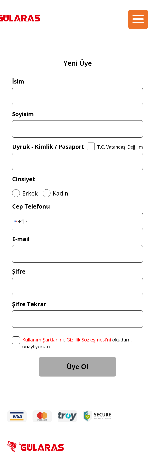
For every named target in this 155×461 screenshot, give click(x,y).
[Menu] (138, 19)
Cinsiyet (23, 179)
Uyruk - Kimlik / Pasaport (48, 146)
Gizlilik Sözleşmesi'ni (88, 339)
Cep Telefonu (31, 206)
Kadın (60, 193)
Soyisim (23, 114)
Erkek (30, 193)
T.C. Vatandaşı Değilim (120, 147)
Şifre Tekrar (29, 304)
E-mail (21, 239)
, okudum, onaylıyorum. (77, 343)
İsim (18, 81)
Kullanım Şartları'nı (43, 339)
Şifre (19, 271)
